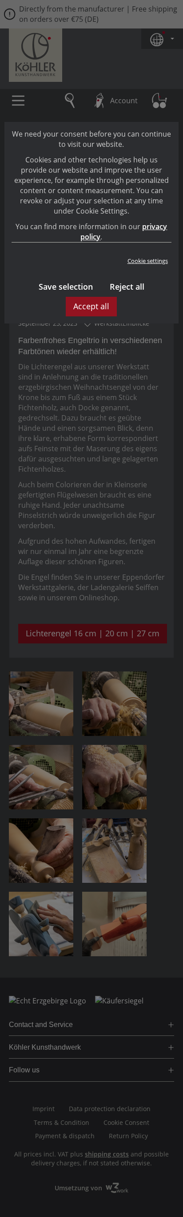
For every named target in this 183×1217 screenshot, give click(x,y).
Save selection (66, 286)
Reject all (127, 286)
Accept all (91, 306)
